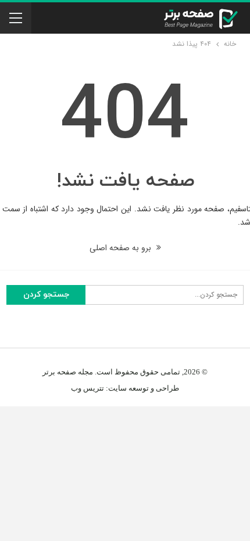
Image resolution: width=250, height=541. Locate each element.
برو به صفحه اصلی (121, 247)
